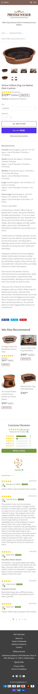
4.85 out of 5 (24, 429)
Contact (19, 647)
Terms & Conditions (19, 669)
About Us (19, 638)
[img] (6, 481)
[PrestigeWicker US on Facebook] (17, 676)
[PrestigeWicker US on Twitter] (13, 676)
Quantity (5, 114)
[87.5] (18, 463)
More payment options (19, 136)
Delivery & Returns (19, 644)
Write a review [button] (19, 451)
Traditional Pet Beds (15, 33)
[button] (7, 92)
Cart (34, 2)
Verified (18, 470)
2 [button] (16, 619)
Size (3, 104)
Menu (6, 2)
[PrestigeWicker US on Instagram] (20, 676)
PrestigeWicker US (21, 682)
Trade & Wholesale (19, 641)
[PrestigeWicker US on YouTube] (24, 676)
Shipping (5, 99)
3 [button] (19, 619)
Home (3, 33)
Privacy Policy (19, 666)
